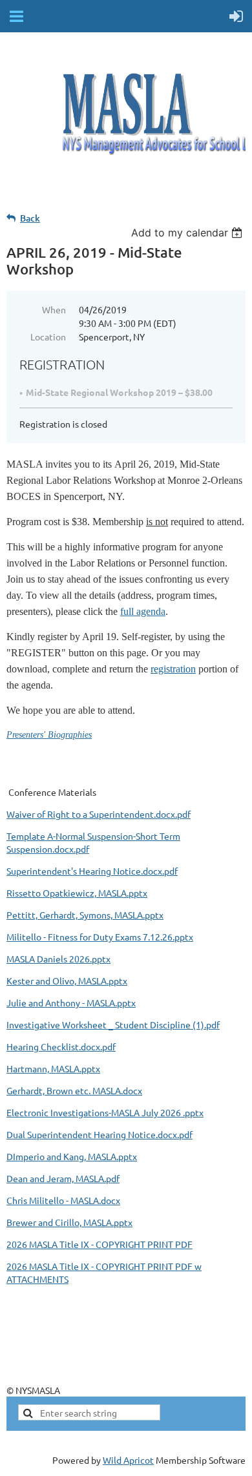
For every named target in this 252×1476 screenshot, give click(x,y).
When (54, 309)
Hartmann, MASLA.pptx (53, 1068)
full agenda (142, 611)
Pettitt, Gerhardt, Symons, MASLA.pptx (84, 914)
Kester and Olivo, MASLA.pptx (66, 980)
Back (30, 218)
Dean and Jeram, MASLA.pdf (63, 1178)
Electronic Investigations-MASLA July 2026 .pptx (105, 1112)
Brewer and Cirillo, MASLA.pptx (69, 1222)
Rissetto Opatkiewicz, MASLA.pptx (76, 893)
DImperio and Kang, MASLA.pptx (71, 1156)
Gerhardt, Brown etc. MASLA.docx (74, 1090)
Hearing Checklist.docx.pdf (61, 1046)
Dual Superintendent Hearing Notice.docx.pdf (99, 1134)
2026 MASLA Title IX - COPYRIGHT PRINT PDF (99, 1244)
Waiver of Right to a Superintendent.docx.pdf (98, 814)
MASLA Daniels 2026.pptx (58, 958)
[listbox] (188, 232)
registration (173, 668)
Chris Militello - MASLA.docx (63, 1200)
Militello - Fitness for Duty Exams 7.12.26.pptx (99, 936)
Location (48, 336)
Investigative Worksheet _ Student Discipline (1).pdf (113, 1024)
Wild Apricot (128, 1460)
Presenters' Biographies (49, 735)
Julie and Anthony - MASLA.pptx (71, 1002)
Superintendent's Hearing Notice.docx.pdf (92, 871)
